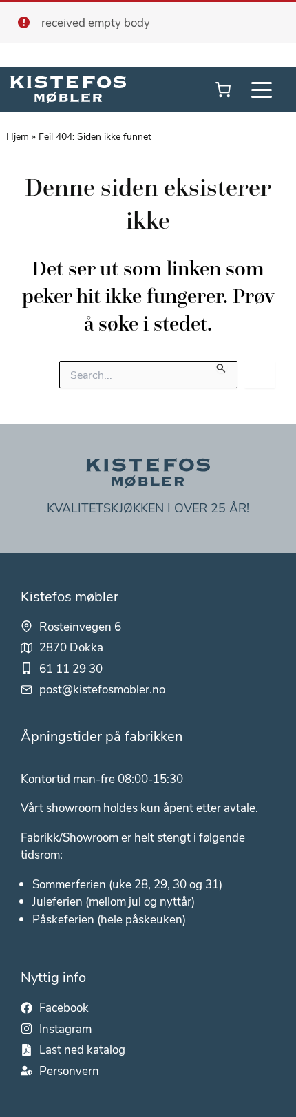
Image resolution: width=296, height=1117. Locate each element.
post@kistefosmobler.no (102, 688)
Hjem (17, 136)
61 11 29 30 (71, 668)
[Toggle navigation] (261, 89)
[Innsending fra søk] (221, 367)
